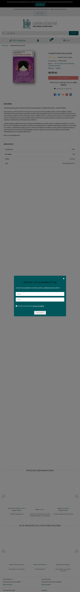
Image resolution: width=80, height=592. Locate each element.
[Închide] (63, 278)
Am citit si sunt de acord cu (31, 306)
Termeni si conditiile (38, 306)
